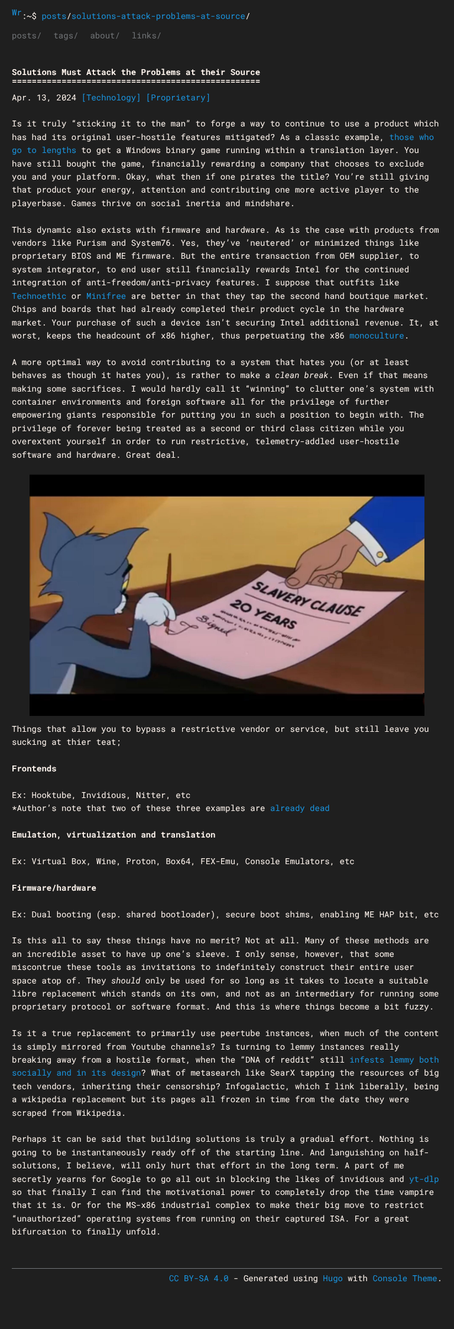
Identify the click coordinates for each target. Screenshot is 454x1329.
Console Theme (404, 1278)
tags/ (65, 35)
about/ (104, 35)
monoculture (376, 335)
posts (53, 15)
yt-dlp (424, 1178)
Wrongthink (17, 12)
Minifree (106, 295)
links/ (146, 35)
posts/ (26, 35)
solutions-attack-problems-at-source (158, 15)
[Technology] (111, 97)
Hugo (333, 1278)
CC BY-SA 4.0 (199, 1278)
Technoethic (39, 295)
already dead (300, 807)
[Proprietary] (178, 97)
